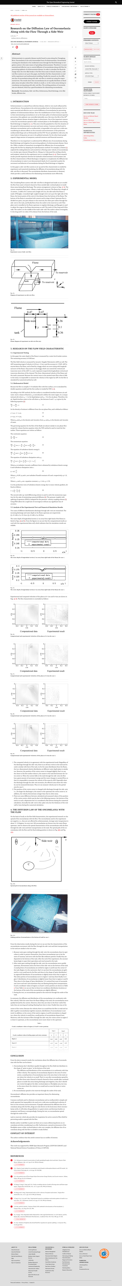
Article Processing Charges (34, 1252)
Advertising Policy (89, 136)
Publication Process (49, 1268)
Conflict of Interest (66, 1253)
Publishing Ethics (66, 1267)
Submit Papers (92, 21)
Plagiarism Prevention (67, 1260)
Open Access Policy (15, 1260)
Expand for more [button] (61, 1050)
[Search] (116, 2)
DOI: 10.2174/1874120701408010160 (20, 44)
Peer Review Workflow (50, 1266)
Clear (89, 82)
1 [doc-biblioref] (30, 124)
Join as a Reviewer (89, 120)
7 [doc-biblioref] (52, 389)
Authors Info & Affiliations (19, 38)
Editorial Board (14, 1254)
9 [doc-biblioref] (65, 499)
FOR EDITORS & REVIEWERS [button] (69, 6)
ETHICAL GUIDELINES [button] (53, 6)
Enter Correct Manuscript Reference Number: (92, 94)
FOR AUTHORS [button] (84, 6)
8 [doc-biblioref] (24, 401)
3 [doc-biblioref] (31, 124)
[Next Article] (76, 47)
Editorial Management (50, 1251)
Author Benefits (31, 1254)
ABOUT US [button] (40, 6)
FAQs (12, 1258)
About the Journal (15, 1249)
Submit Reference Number (91, 104)
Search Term (87, 59)
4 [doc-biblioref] (53, 154)
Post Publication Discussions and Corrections (66, 1263)
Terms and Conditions (15, 1282)
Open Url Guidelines (15, 1262)
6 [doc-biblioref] (55, 154)
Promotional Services (90, 140)
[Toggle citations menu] (20, 1219)
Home (34, 6)
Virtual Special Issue (50, 1264)
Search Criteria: (90, 66)
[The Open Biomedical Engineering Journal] (104, 1253)
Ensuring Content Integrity (51, 1256)
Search (97, 82)
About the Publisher (15, 1252)
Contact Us (32, 1282)
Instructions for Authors (33, 1268)
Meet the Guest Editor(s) (16, 1256)
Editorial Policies (49, 1253)
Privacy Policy (25, 1282)
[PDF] (17, 47)
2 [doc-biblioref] (66, 148)
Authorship (30, 1260)
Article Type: (89, 73)
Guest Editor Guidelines (50, 1262)
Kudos (85, 138)
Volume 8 (17, 10)
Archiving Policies (32, 1249)
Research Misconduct (67, 1270)
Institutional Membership (34, 1266)
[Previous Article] (72, 47)
